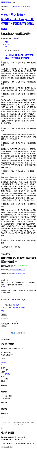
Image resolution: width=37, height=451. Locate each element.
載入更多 (4, 314)
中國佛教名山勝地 (19, 307)
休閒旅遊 (16, 38)
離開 (11, 447)
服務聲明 (20, 424)
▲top (2, 311)
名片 (6, 47)
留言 (16, 300)
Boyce (3, 286)
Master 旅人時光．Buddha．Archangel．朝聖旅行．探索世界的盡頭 (17, 19)
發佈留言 (4, 326)
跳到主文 (4, 29)
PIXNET (9, 422)
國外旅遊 (16, 305)
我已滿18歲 (5, 447)
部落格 (7, 44)
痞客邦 (12, 300)
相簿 (6, 42)
